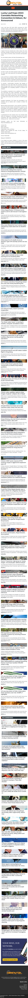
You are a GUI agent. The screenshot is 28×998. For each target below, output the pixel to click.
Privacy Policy (24, 988)
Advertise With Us (23, 986)
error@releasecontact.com (20, 141)
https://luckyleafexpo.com (18, 57)
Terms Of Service (23, 987)
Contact (25, 984)
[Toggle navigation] (13, 8)
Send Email (6, 127)
